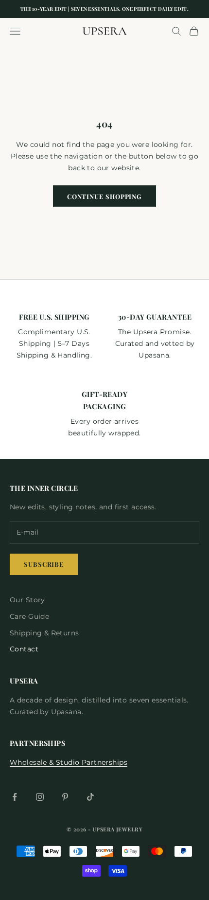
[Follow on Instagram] (40, 797)
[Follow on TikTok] (90, 797)
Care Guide (29, 616)
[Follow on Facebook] (14, 797)
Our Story (27, 599)
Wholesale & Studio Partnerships (68, 762)
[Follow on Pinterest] (65, 797)
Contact (24, 649)
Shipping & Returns (44, 633)
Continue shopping (104, 196)
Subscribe (44, 564)
